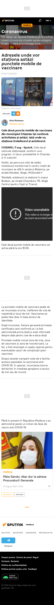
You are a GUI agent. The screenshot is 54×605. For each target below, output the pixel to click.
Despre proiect (8, 557)
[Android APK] (10, 577)
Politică (7, 472)
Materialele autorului (16, 124)
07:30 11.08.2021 (9, 73)
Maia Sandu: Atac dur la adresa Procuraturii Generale (24, 478)
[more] (49, 486)
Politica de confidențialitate (14, 565)
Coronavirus (7, 494)
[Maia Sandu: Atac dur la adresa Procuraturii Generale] (27, 450)
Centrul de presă (24, 557)
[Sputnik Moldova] (8, 21)
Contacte (5, 561)
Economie (31, 532)
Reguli (36, 557)
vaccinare (19, 494)
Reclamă (15, 561)
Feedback (32, 569)
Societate (18, 532)
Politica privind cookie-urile (14, 569)
